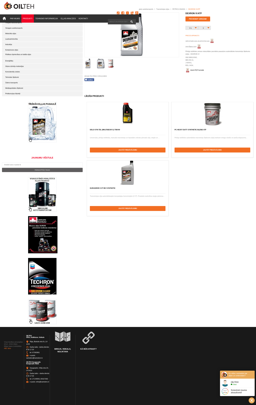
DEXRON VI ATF (194, 9)
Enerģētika (9, 61)
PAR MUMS (15, 18)
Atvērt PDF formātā (197, 70)
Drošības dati (191, 47)
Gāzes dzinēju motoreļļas (14, 66)
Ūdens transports (11, 83)
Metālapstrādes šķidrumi (14, 88)
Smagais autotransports (14, 28)
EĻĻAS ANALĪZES (68, 18)
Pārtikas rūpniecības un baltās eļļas (18, 54)
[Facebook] (122, 12)
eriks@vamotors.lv (42, 382)
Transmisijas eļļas (162, 9)
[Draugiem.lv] (136, 12)
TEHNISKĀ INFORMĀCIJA (46, 18)
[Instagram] (127, 12)
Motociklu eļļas (10, 33)
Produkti (27, 18)
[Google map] (132, 12)
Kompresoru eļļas (11, 50)
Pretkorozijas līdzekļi (12, 94)
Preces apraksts (192, 35)
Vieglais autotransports (13, 23)
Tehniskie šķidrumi (12, 77)
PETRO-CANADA (178, 9)
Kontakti (83, 18)
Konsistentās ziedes (12, 72)
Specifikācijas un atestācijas (197, 41)
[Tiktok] (118, 12)
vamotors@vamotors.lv (34, 358)
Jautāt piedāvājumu (127, 150)
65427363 (44, 379)
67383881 (36, 352)
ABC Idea (7, 348)
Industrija (8, 44)
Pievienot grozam (198, 19)
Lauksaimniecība (11, 39)
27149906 (36, 379)
